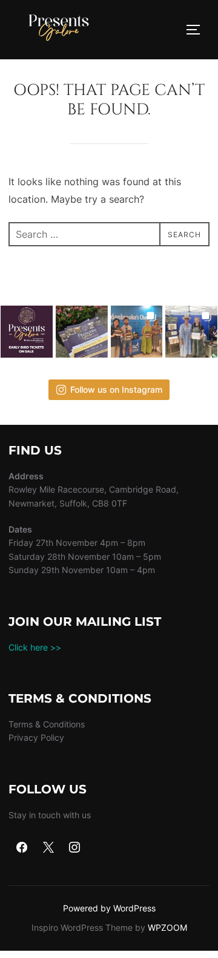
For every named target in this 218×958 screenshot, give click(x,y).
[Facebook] (21, 848)
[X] (48, 848)
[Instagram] (75, 848)
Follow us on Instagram (116, 389)
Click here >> (34, 647)
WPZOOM (167, 927)
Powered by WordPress (109, 908)
